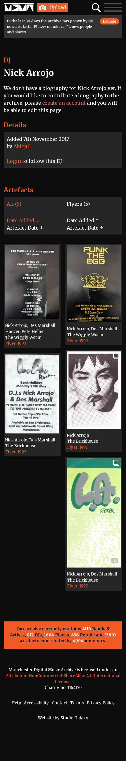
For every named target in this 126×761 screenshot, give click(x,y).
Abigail (22, 146)
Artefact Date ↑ (85, 228)
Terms (77, 703)
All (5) (14, 204)
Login (14, 161)
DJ (7, 60)
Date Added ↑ (82, 220)
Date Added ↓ (23, 220)
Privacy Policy (101, 703)
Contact (59, 703)
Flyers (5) (78, 204)
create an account (64, 103)
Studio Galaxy (74, 718)
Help (16, 703)
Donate (109, 21)
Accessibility (36, 703)
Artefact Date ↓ (25, 228)
